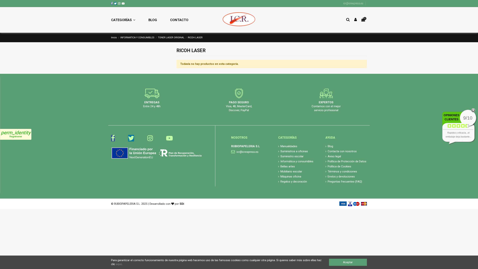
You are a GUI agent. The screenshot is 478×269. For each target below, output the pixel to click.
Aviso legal (334, 156)
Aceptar (348, 262)
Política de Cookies (339, 166)
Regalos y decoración (293, 181)
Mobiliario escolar (291, 171)
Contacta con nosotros (342, 151)
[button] (126, 20)
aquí (119, 264)
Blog (330, 146)
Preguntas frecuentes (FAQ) (345, 181)
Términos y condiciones (342, 171)
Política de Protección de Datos (347, 161)
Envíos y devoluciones (341, 176)
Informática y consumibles (296, 161)
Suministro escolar (292, 156)
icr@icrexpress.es (353, 3)
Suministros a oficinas (294, 151)
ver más (463, 140)
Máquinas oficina (290, 176)
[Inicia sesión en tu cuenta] (355, 20)
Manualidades (288, 146)
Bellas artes (287, 166)
